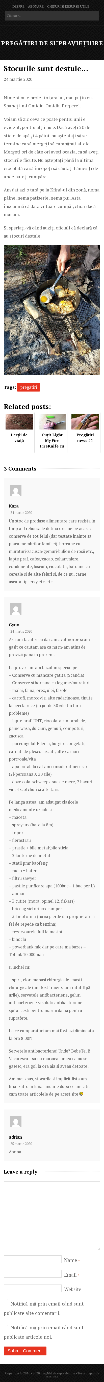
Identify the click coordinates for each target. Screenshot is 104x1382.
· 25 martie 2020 (20, 1143)
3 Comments (20, 468)
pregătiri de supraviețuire (52, 43)
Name (72, 1260)
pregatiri (28, 387)
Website (72, 1289)
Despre (18, 6)
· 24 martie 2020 (20, 512)
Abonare (36, 6)
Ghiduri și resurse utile (68, 6)
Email (72, 1275)
